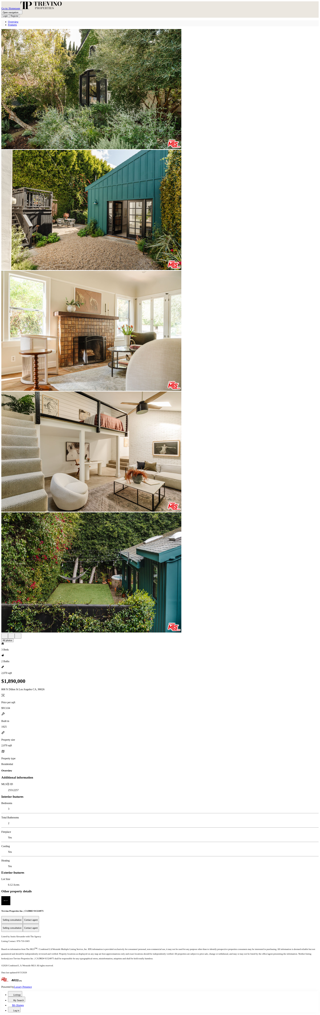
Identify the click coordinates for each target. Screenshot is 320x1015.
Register (14, 16)
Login (5, 16)
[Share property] (18, 636)
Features (12, 24)
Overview (13, 21)
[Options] (4, 636)
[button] (160, 89)
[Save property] (11, 636)
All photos (7, 640)
